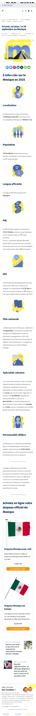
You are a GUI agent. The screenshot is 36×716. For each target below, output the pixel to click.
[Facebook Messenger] (10, 67)
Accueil (5, 33)
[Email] (28, 67)
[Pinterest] (14, 67)
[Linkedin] (18, 67)
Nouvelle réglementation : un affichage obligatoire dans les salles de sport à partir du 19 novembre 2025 (22, 669)
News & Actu (18, 21)
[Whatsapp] (25, 67)
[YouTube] (28, 10)
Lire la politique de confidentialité (10, 706)
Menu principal (8, 5)
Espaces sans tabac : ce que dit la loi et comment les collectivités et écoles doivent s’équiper (14, 648)
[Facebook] (22, 10)
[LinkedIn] (31, 10)
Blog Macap (13, 19)
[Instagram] (25, 10)
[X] (21, 67)
